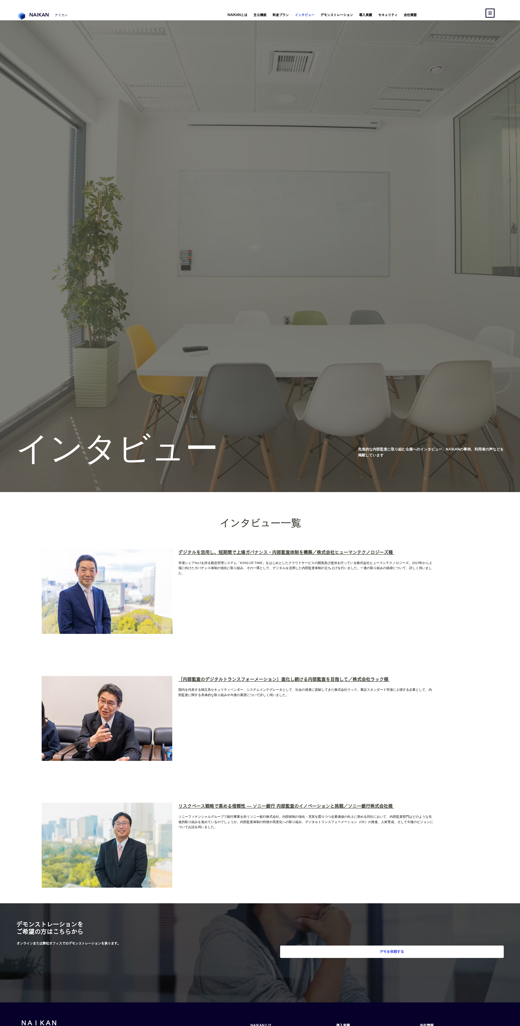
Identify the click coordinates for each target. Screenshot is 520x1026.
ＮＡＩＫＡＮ (39, 1023)
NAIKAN (39, 15)
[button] (490, 13)
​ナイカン (61, 15)
